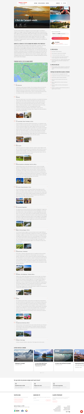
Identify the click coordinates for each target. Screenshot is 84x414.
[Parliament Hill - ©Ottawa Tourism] (60, 21)
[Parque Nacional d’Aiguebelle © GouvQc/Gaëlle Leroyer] (27, 223)
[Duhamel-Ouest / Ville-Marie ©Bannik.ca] (19, 268)
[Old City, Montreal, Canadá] (27, 115)
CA (63, 3)
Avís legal (68, 405)
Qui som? (59, 405)
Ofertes (47, 3)
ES (65, 3)
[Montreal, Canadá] (19, 115)
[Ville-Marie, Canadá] (27, 268)
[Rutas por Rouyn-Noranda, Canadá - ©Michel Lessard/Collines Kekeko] (27, 201)
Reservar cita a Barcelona (18, 399)
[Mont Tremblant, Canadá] (19, 139)
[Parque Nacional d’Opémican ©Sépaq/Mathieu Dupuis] (27, 292)
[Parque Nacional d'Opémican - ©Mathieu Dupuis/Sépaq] (55, 10)
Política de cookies (67, 408)
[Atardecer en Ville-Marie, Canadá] (27, 246)
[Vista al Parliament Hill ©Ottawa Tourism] (27, 316)
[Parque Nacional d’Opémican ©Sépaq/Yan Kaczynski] (19, 292)
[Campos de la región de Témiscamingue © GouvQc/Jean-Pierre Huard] (19, 246)
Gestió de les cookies (66, 409)
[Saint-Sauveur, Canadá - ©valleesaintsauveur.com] (27, 139)
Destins (35, 3)
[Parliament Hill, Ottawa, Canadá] (27, 333)
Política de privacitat (67, 407)
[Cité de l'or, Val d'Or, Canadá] (19, 181)
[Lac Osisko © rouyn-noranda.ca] (19, 201)
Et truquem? (61, 43)
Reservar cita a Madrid (18, 401)
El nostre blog (58, 407)
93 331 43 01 (61, 44)
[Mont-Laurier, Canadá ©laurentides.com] (27, 158)
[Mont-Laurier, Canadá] (19, 158)
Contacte (58, 3)
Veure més (55, 401)
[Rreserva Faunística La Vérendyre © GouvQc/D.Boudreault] (27, 181)
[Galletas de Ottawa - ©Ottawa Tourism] (65, 10)
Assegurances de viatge (57, 409)
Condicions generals (57, 410)
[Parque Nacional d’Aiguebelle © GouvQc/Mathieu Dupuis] (19, 223)
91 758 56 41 (66, 44)
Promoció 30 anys (58, 408)
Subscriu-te (48, 400)
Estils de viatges (41, 3)
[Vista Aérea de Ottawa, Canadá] (19, 333)
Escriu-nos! (56, 43)
